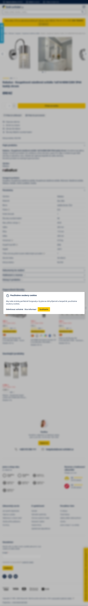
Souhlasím (43, 309)
